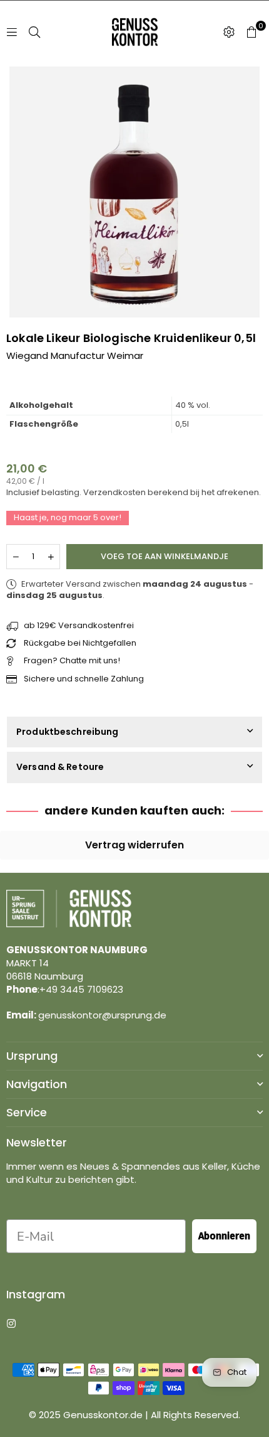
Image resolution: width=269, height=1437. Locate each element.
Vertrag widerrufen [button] (134, 845)
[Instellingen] (229, 32)
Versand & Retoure (60, 767)
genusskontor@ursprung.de (102, 1015)
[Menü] (12, 32)
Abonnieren (224, 1236)
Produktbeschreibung (67, 731)
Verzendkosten (114, 492)
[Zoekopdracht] (34, 32)
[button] (251, 32)
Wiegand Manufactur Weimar (74, 355)
